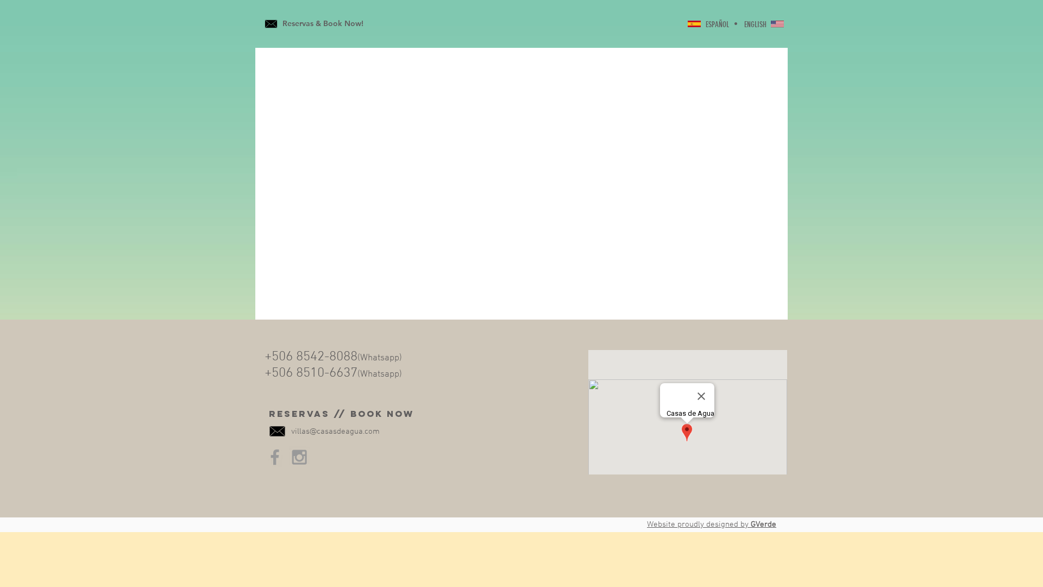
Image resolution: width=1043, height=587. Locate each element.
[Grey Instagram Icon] (299, 457)
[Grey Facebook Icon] (275, 457)
